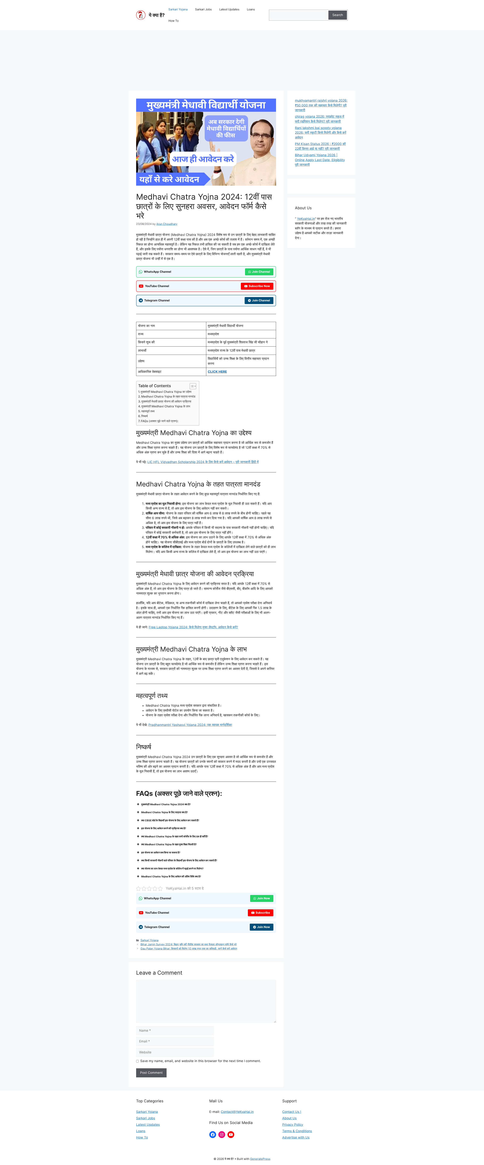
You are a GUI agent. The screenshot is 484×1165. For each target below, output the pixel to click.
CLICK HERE (217, 372)
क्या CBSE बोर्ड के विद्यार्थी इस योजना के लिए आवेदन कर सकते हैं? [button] (170, 820)
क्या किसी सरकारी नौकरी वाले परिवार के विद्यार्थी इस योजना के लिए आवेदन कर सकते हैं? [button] (179, 860)
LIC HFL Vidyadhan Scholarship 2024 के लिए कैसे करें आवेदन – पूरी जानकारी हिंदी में (203, 462)
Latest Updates (229, 9)
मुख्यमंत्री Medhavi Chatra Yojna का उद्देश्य (166, 392)
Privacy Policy (292, 1124)
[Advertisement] (242, 58)
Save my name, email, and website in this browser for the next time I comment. (200, 1061)
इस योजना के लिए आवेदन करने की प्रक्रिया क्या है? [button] (163, 828)
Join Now (263, 898)
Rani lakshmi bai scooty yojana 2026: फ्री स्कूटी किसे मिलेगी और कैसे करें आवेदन (320, 132)
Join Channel (261, 271)
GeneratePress (260, 1159)
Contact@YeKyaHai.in (237, 1112)
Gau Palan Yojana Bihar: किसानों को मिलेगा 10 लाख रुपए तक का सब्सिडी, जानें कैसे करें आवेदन (188, 948)
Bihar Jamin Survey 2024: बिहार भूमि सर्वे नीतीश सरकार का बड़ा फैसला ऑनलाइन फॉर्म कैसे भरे (188, 944)
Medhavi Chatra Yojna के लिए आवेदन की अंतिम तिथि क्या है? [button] (171, 876)
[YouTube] (230, 1134)
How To (173, 20)
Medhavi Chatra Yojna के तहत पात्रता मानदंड (168, 396)
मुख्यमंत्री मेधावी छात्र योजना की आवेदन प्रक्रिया (166, 401)
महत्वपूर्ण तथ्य (147, 411)
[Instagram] (221, 1134)
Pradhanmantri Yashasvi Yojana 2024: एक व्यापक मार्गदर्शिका (190, 725)
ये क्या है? (157, 15)
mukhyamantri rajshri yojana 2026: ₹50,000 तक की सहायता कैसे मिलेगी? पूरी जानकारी (321, 105)
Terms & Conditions (297, 1131)
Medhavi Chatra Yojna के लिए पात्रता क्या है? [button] (164, 812)
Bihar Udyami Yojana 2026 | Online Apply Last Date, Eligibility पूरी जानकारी (320, 160)
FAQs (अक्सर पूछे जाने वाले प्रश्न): (159, 421)
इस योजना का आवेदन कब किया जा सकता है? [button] (160, 852)
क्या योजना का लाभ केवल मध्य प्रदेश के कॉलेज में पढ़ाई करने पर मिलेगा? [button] (172, 868)
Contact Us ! (291, 1112)
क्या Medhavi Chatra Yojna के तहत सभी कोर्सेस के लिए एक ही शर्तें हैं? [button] (174, 836)
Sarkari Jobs (203, 9)
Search (337, 15)
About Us (289, 1118)
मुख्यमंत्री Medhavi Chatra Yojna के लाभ (165, 406)
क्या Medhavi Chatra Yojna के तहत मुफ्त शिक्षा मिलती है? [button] (169, 844)
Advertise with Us (295, 1137)
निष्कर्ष (144, 416)
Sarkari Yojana (178, 9)
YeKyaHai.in (306, 219)
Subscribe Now (259, 286)
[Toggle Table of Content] (191, 386)
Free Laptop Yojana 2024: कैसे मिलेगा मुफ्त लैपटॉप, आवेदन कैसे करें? (193, 627)
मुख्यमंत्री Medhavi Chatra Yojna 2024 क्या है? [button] (166, 804)
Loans (251, 9)
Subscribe (263, 912)
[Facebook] (212, 1134)
